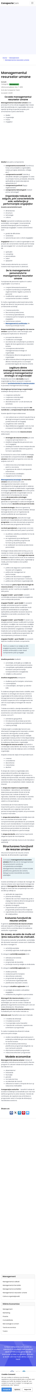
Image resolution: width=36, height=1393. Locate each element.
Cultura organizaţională (11, 1296)
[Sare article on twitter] (15, 1113)
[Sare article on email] (27, 1113)
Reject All (27, 1389)
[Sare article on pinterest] (23, 1113)
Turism (5, 1331)
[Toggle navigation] (32, 3)
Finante (5, 1316)
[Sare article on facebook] (11, 1113)
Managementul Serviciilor (12, 1285)
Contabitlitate (8, 1320)
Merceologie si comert (11, 1324)
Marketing (6, 1313)
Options (17, 1389)
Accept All (6, 1389)
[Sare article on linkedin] (19, 1113)
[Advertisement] (18, 31)
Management (14, 84)
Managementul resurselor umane (15, 1293)
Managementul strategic (11, 480)
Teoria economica (9, 1327)
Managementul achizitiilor (12, 1289)
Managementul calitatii (11, 1282)
